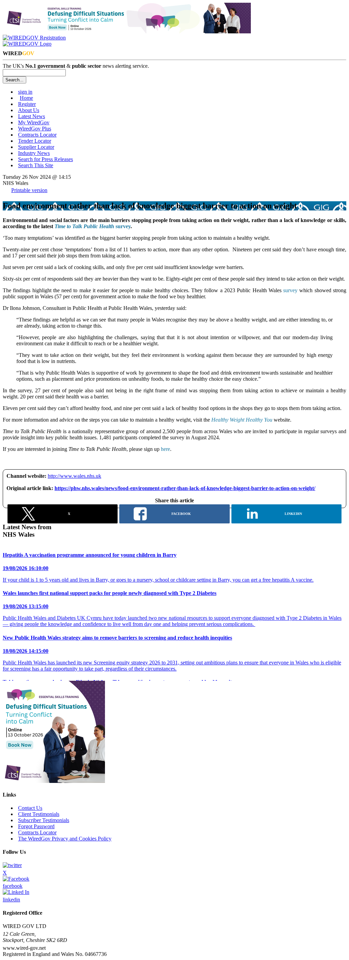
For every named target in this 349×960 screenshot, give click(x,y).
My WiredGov (33, 122)
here (165, 449)
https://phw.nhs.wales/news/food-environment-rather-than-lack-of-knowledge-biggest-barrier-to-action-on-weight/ (185, 488)
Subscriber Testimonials (43, 820)
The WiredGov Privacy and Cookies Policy (64, 838)
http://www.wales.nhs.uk (74, 476)
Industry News (34, 153)
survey (93, 226)
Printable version (29, 190)
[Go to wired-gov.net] (27, 44)
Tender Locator (34, 141)
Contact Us (30, 808)
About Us (28, 110)
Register (27, 104)
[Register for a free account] (34, 38)
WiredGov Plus (34, 128)
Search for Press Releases (45, 159)
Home (26, 98)
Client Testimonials (38, 814)
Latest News (31, 116)
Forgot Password (36, 826)
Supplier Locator (36, 147)
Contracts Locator (37, 135)
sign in (25, 92)
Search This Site (35, 165)
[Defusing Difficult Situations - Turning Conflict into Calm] (127, 31)
